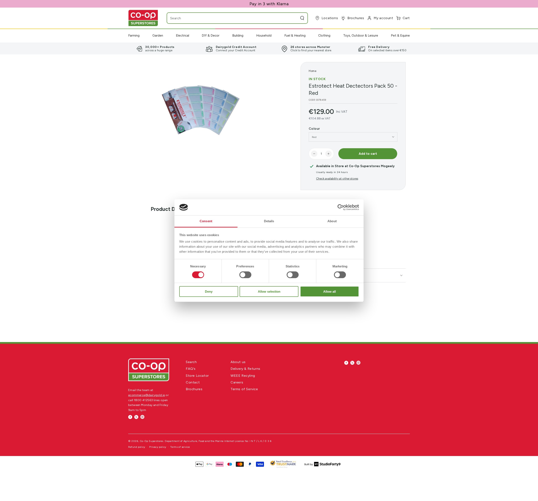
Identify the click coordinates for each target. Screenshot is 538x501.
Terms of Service (244, 389)
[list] (269, 48)
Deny (208, 291)
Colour (314, 129)
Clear (294, 18)
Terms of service (180, 446)
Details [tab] (269, 221)
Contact (193, 382)
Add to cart (368, 154)
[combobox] (228, 18)
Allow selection (269, 291)
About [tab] (332, 221)
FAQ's (191, 369)
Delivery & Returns (245, 369)
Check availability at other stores (337, 178)
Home (312, 71)
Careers (237, 382)
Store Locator (197, 376)
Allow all (329, 291)
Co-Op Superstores (151, 441)
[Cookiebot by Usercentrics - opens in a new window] (340, 207)
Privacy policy (157, 446)
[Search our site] (302, 18)
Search (191, 362)
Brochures (194, 389)
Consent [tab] (206, 221)
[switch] (245, 274)
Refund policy (136, 446)
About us (238, 362)
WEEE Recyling (243, 376)
